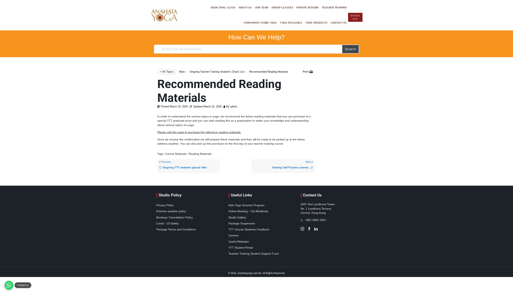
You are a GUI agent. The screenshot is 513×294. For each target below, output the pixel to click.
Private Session (307, 7)
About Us (245, 7)
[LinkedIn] (316, 229)
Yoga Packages (291, 22)
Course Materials (176, 153)
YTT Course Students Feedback (248, 229)
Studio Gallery (237, 217)
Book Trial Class (223, 7)
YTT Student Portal (240, 247)
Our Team (261, 7)
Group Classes (282, 7)
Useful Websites (238, 241)
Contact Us (339, 22)
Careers (233, 235)
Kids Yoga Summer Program (246, 205)
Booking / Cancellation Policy (174, 217)
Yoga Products (316, 22)
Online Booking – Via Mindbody (248, 211)
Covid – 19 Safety (167, 223)
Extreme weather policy (171, 211)
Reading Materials (200, 153)
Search (350, 49)
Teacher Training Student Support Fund (253, 253)
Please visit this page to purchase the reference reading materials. (199, 132)
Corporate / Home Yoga (260, 22)
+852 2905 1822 (315, 220)
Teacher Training (334, 7)
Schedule (355, 17)
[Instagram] (302, 229)
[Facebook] (309, 229)
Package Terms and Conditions (176, 229)
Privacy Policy (165, 205)
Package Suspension (241, 223)
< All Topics (167, 71)
